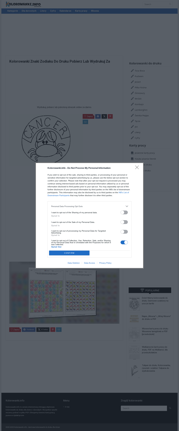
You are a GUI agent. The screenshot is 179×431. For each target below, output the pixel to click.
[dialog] (89, 215)
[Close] (138, 168)
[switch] (124, 212)
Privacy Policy (105, 263)
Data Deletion (74, 263)
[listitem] (89, 206)
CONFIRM (69, 253)
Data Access (89, 263)
